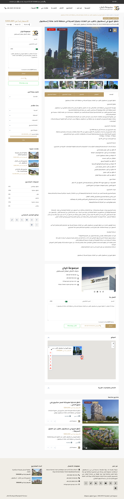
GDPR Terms (110, 322)
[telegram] (32, 225)
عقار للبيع (115, 18)
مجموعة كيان (70, 268)
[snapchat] (37, 225)
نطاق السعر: (35, 134)
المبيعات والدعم (24, 2)
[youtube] (27, 220)
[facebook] (37, 220)
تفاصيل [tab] (81, 94)
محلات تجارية (35, 202)
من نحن (79, 8)
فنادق (37, 198)
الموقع (113, 337)
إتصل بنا (54, 8)
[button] (83, 358)
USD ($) (114, 1)
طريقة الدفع (34, 130)
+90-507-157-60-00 (71, 275)
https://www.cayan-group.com (67, 284)
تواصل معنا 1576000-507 (37, 2)
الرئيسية (87, 8)
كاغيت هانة (77, 24)
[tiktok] (12, 220)
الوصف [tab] (111, 94)
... (53, 413)
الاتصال (92, 326)
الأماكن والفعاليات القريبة (107, 388)
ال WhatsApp (71, 326)
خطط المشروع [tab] (52, 94)
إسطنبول (83, 24)
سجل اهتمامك (13, 2)
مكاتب (37, 206)
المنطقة (35, 115)
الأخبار (62, 8)
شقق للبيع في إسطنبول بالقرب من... (61, 348)
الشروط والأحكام (11, 496)
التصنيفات (34, 120)
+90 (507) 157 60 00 (14, 8)
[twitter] (22, 220)
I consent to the (106, 322)
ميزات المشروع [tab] (66, 94)
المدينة (35, 110)
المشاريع (69, 8)
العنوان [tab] (96, 94)
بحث (23, 140)
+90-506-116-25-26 (71, 278)
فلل (38, 194)
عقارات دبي (44, 8)
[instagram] (32, 220)
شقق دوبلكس (35, 186)
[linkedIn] (17, 220)
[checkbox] (115, 322)
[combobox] (66, 301)
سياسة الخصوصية (21, 496)
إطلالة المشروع (33, 125)
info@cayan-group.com (69, 281)
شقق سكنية (110, 15)
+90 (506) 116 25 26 (72, 475)
